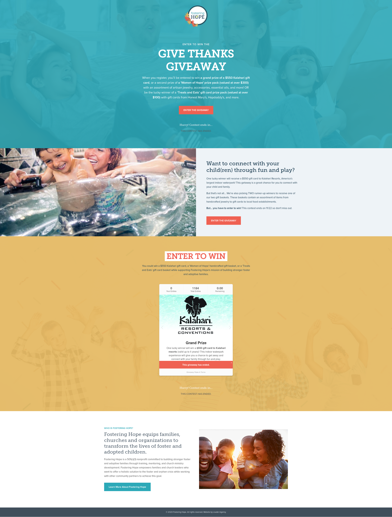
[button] (196, 110)
